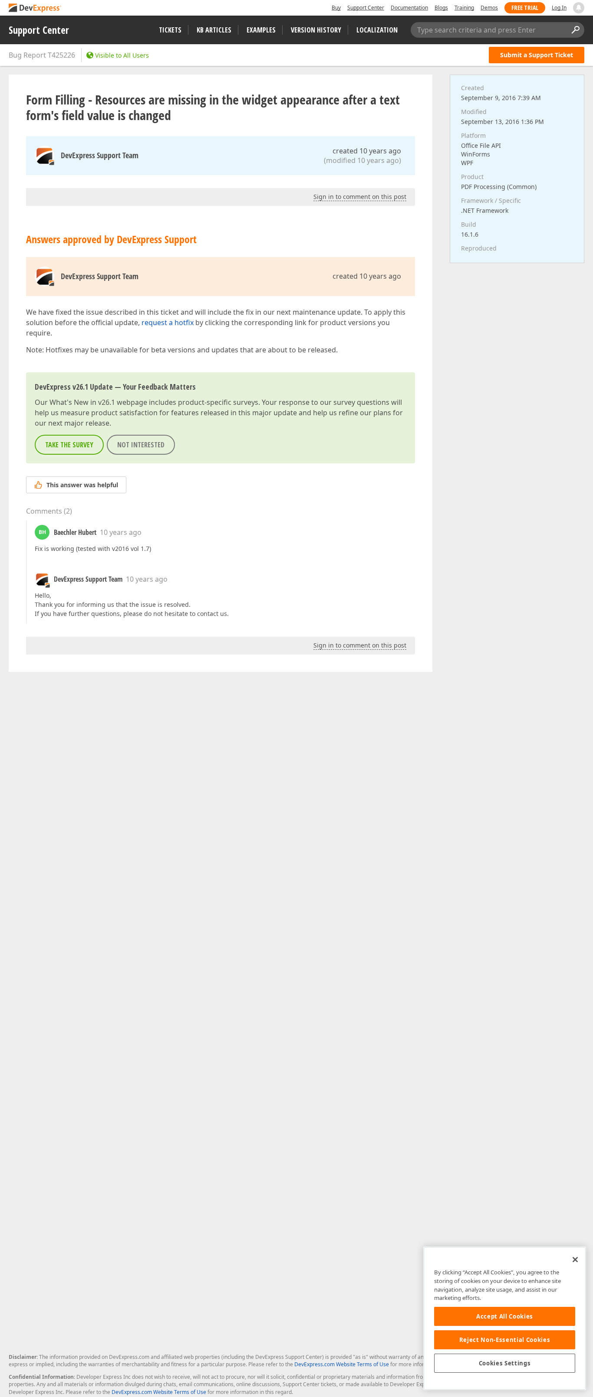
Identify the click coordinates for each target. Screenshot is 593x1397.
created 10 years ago (367, 151)
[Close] (575, 1259)
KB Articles (214, 30)
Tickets (170, 30)
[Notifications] (578, 7)
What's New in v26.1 (82, 402)
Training (464, 7)
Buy (336, 7)
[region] (504, 1318)
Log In (559, 7)
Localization (377, 30)
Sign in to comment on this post (359, 196)
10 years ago (121, 532)
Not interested (141, 444)
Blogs (441, 7)
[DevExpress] (35, 8)
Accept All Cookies (504, 1316)
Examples (261, 30)
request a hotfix (168, 322)
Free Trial (524, 7)
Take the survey (69, 444)
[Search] (575, 30)
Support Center (365, 7)
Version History (316, 30)
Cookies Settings (505, 1363)
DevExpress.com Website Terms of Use (341, 1364)
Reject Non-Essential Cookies (504, 1340)
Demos (489, 7)
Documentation (409, 7)
